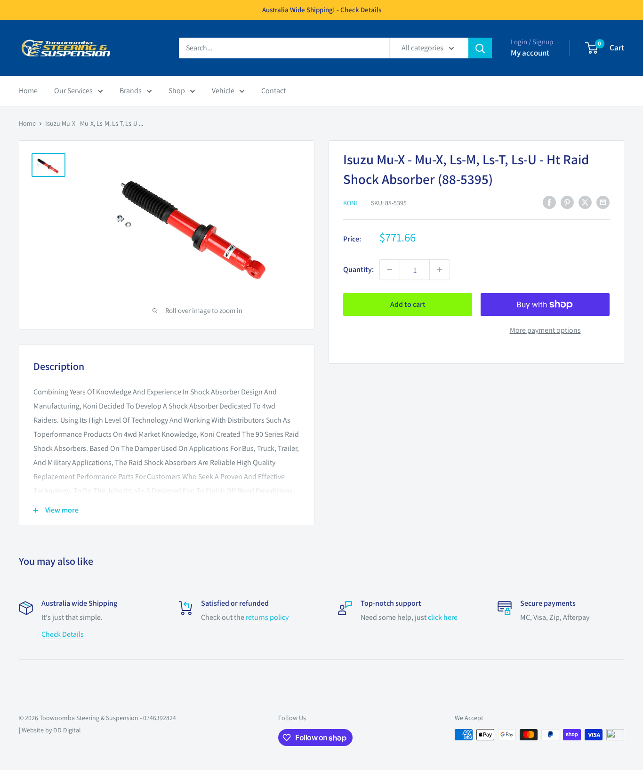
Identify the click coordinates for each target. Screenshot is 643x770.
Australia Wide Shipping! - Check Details (321, 9)
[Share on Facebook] (549, 202)
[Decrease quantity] (390, 270)
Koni (350, 203)
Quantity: (358, 269)
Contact (273, 91)
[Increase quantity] (440, 270)
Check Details (62, 634)
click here (443, 617)
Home (28, 91)
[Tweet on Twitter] (585, 202)
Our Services (73, 91)
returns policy (267, 617)
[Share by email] (603, 202)
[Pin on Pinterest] (567, 202)
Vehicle (223, 91)
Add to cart (408, 304)
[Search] (480, 48)
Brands (131, 91)
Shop (177, 91)
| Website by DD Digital (50, 730)
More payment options (545, 330)
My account (530, 53)
